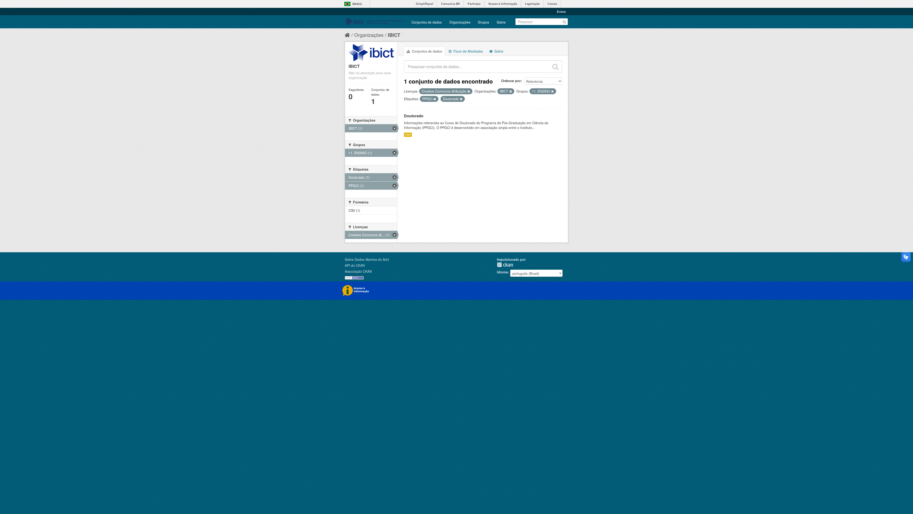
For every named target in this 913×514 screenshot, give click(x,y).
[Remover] (468, 91)
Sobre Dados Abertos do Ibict (367, 259)
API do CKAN (355, 265)
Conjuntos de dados (427, 22)
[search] (555, 66)
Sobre (501, 22)
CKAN (505, 264)
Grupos (483, 22)
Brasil (357, 4)
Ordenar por (511, 80)
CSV (408, 135)
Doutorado (413, 116)
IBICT (394, 34)
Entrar (561, 11)
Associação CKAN (358, 271)
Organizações (459, 22)
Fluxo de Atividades (467, 51)
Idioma (502, 272)
